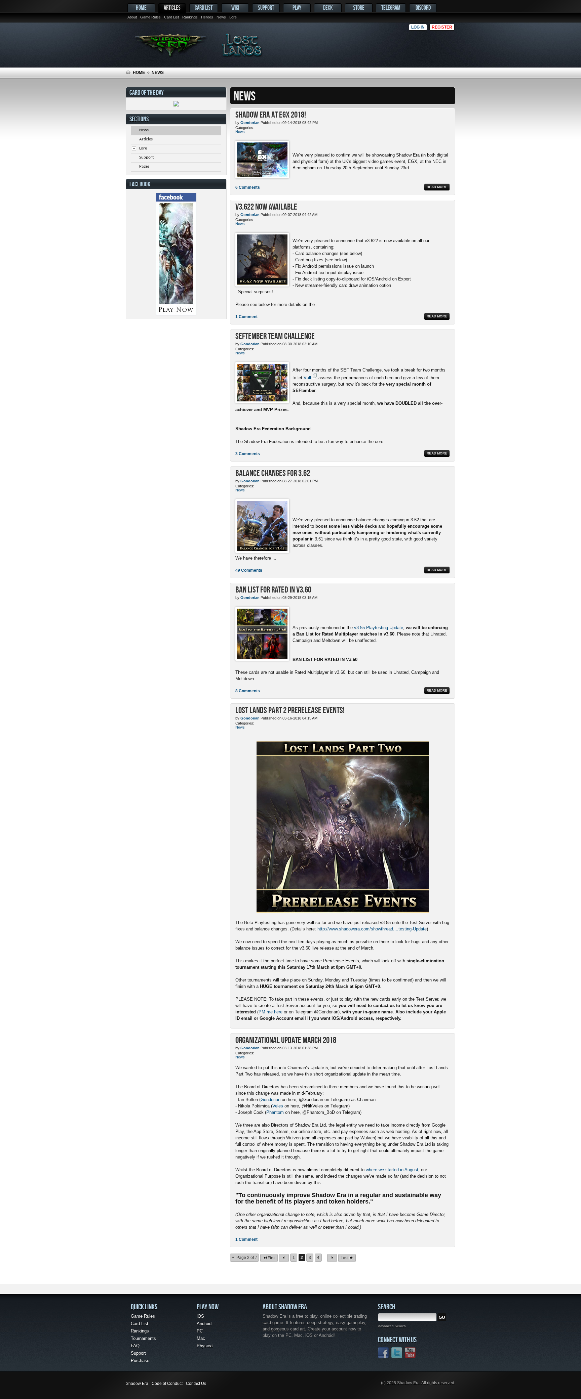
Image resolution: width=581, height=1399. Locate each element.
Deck (328, 7)
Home (141, 7)
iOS (200, 1316)
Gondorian (270, 1099)
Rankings (190, 17)
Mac (201, 1338)
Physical (205, 1345)
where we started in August (392, 1169)
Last (344, 1258)
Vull (307, 377)
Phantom (275, 1112)
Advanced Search (392, 1326)
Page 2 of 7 (246, 1257)
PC (200, 1331)
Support (266, 7)
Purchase (140, 1360)
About (132, 17)
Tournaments (143, 1338)
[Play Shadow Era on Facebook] (176, 313)
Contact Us (196, 1383)
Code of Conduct (167, 1383)
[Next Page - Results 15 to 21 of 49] (332, 1258)
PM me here (270, 1011)
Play (297, 7)
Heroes (207, 17)
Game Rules (150, 17)
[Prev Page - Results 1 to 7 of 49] (284, 1258)
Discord (423, 7)
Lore (233, 17)
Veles (277, 1105)
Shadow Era (137, 1383)
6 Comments (247, 187)
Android (204, 1323)
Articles (172, 7)
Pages (144, 166)
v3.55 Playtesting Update (378, 627)
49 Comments (248, 570)
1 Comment (246, 316)
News (221, 17)
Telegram (390, 7)
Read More (437, 187)
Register (442, 27)
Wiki (235, 7)
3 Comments (247, 453)
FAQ (135, 1345)
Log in (418, 27)
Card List (171, 17)
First (271, 1258)
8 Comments (247, 691)
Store (358, 7)
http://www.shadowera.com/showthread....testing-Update (372, 928)
